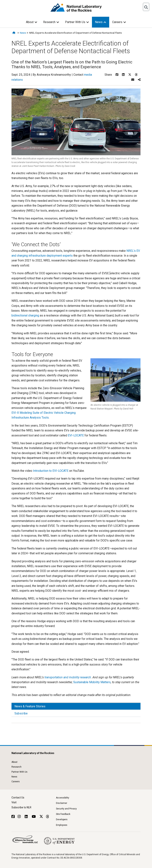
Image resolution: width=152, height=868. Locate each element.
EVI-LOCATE (76, 435)
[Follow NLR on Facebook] (13, 816)
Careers (117, 22)
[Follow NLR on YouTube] (34, 816)
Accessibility (62, 797)
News (99, 22)
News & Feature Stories (29, 706)
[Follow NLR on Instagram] (20, 816)
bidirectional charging (25, 315)
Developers (61, 819)
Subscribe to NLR (21, 807)
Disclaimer (61, 803)
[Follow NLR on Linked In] (27, 816)
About (30, 22)
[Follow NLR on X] (41, 816)
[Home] (14, 32)
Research (49, 22)
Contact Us (17, 797)
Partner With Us (75, 22)
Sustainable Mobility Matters (92, 682)
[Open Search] (146, 7)
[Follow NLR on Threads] (47, 816)
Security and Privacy (66, 808)
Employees (61, 825)
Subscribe (21, 713)
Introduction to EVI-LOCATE (50, 470)
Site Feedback (63, 814)
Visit (13, 802)
